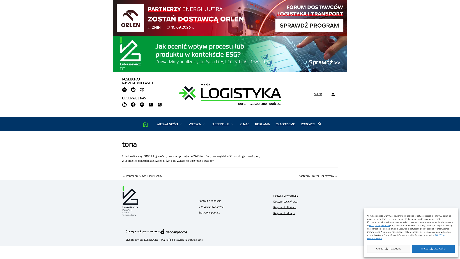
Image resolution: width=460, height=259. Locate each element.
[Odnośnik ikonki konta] (333, 94)
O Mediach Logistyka (211, 206)
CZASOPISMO (285, 124)
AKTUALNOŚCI (167, 124)
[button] (180, 124)
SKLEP (318, 94)
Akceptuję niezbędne (388, 248)
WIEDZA (195, 124)
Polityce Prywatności (379, 225)
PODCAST (308, 124)
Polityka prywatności (285, 195)
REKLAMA (262, 124)
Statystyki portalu (209, 212)
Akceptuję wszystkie (433, 248)
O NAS (244, 124)
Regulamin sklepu (284, 213)
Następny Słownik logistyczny (318, 176)
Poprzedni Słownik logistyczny (142, 176)
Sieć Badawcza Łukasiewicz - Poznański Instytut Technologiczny (164, 239)
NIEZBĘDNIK (220, 124)
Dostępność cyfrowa (285, 201)
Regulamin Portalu (284, 207)
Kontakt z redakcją (210, 201)
